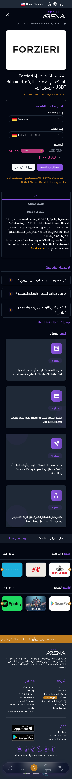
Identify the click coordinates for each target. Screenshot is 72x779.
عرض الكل (7, 553)
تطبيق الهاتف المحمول (54, 694)
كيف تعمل (61, 690)
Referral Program (26, 701)
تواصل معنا (15, 538)
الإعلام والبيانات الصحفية (53, 701)
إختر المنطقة (55, 112)
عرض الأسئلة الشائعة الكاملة (54, 322)
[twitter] (46, 749)
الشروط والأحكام (57, 735)
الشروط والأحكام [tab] (36, 211)
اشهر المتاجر (28, 687)
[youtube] (19, 749)
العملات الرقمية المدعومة (21, 711)
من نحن (62, 687)
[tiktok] (32, 749)
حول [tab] (35, 195)
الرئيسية (58, 23)
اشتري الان (21, 167)
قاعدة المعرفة (27, 697)
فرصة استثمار (59, 708)
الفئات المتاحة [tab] (36, 203)
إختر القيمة (57, 128)
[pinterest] (39, 749)
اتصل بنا (62, 732)
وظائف (55, 697)
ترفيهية (31, 690)
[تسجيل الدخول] (8, 15)
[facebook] (52, 749)
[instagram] (26, 749)
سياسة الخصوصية (57, 739)
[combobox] (32, 4)
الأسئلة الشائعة (27, 694)
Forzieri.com (38, 248)
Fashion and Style (39, 23)
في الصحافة (60, 704)
